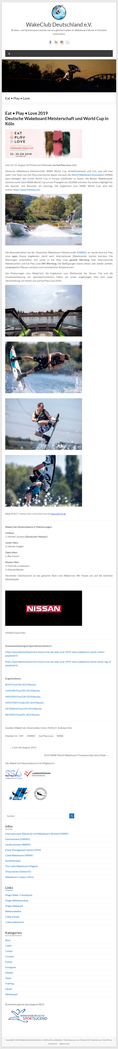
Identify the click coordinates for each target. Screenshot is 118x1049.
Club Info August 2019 (22, 747)
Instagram (10, 967)
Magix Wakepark (14, 905)
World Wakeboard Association (88, 174)
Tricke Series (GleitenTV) (18, 871)
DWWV (31, 735)
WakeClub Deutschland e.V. (59, 24)
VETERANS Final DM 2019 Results (23, 708)
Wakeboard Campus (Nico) (19, 876)
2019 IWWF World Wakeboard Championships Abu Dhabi (76, 755)
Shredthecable (12, 860)
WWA (60, 735)
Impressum (52, 1044)
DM (21, 735)
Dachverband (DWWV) (17, 839)
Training (9, 983)
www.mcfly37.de (58, 514)
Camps (9, 950)
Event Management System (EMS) (23, 849)
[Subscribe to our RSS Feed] (56, 42)
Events (8, 961)
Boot (7, 940)
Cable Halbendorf (14, 922)
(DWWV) (82, 252)
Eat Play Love (46, 735)
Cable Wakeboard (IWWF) (19, 855)
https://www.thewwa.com (26, 189)
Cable (8, 945)
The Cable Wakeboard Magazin (21, 866)
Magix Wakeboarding (16, 900)
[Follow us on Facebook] (50, 42)
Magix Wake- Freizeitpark (18, 895)
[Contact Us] (67, 42)
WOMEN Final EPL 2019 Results (22, 714)
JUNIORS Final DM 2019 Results (22, 690)
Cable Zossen (12, 916)
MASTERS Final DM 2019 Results (23, 696)
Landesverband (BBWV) (18, 844)
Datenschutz (64, 1044)
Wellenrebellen (13, 911)
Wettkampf (11, 994)
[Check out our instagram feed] (61, 42)
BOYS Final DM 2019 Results (20, 684)
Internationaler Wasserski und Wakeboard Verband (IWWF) (37, 833)
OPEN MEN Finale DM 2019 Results (24, 702)
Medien (9, 972)
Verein (8, 988)
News (8, 978)
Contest (9, 956)
